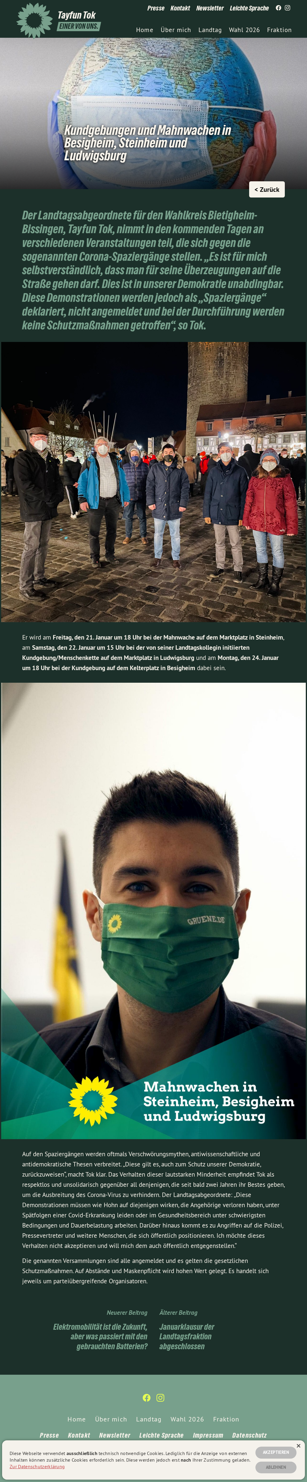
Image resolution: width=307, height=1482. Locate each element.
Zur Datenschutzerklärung (37, 1466)
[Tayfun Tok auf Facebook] (278, 8)
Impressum (208, 1435)
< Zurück (267, 189)
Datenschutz (249, 1435)
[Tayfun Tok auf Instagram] (287, 8)
